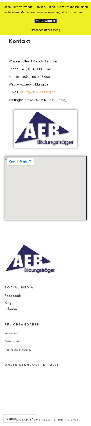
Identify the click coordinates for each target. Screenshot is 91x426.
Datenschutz (13, 341)
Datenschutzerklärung (45, 30)
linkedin (11, 309)
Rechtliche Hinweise (18, 349)
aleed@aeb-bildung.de (37, 92)
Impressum (12, 333)
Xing (8, 303)
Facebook (13, 296)
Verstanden (45, 20)
